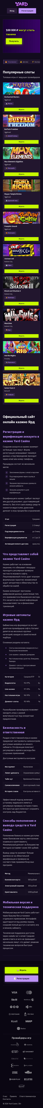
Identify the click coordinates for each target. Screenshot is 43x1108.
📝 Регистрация (21, 978)
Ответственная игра (27, 1096)
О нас (5, 1096)
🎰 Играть (21, 970)
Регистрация (27, 11)
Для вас (24, 62)
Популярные (10, 62)
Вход (12, 11)
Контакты (7, 1099)
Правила (13, 1096)
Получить (14, 41)
